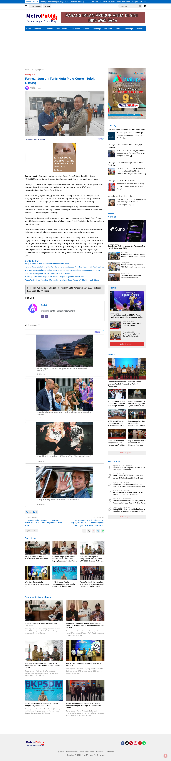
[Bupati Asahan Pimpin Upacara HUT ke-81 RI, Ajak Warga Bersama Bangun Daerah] (117, 394)
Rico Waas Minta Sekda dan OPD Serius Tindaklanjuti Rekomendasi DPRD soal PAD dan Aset (133, 324)
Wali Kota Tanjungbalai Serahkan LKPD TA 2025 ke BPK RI (47, 273)
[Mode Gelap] (145, 6)
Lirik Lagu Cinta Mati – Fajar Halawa (121, 180)
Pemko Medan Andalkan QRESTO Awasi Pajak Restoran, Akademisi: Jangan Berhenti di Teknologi (127, 316)
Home (28, 29)
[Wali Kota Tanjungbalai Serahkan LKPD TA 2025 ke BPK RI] (37, 573)
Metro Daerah (61, 29)
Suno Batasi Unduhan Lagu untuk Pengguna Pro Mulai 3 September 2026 (126, 247)
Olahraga (129, 29)
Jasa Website (36, 6)
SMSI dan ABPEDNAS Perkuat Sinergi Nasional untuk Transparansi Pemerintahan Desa (132, 276)
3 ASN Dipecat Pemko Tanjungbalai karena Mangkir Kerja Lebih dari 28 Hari (54, 277)
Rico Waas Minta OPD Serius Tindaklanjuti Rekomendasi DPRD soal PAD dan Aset (132, 335)
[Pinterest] (131, 743)
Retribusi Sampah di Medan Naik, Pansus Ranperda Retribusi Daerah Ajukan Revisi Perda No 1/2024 (129, 502)
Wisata (117, 29)
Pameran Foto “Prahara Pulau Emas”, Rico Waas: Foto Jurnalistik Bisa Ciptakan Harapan (86, 2)
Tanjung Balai (30, 75)
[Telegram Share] (98, 531)
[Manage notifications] (165, 756)
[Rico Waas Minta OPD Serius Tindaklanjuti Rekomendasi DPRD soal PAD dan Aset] (115, 335)
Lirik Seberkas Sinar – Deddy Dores (121, 196)
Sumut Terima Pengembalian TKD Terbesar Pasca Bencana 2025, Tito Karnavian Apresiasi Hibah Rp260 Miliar (133, 266)
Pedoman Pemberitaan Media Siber (80, 752)
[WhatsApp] (144, 743)
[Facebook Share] (84, 531)
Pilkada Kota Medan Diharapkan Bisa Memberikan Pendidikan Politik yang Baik (129, 485)
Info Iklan (110, 752)
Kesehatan (76, 29)
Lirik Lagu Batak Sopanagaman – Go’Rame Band (126, 129)
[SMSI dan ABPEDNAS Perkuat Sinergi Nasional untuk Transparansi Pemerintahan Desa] (114, 277)
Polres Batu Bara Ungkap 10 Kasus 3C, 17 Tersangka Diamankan (129, 469)
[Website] (46, 316)
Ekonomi (86, 29)
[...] (124, 138)
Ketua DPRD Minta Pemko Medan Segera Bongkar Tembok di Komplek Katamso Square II (129, 510)
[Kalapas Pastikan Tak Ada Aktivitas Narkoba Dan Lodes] (37, 548)
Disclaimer (100, 752)
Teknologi (97, 29)
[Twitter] (127, 743)
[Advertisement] (85, 48)
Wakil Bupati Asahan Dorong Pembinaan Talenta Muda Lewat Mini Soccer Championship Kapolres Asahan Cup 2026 (116, 423)
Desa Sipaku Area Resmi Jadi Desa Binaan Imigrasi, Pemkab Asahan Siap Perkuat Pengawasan (124, 384)
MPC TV (47, 6)
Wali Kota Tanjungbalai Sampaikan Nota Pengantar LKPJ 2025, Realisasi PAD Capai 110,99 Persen (62, 270)
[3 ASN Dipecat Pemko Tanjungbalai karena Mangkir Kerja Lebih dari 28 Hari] (64, 573)
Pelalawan (108, 29)
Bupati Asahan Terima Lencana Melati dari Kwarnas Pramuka (137, 443)
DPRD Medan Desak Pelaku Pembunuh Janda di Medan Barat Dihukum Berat (128, 477)
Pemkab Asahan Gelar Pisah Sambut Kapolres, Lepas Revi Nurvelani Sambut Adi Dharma (137, 423)
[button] (140, 6)
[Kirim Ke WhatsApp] (102, 531)
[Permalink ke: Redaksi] (27, 88)
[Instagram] (135, 743)
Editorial (139, 29)
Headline (37, 29)
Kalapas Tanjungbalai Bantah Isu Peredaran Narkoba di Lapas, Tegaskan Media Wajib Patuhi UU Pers (64, 267)
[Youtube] (140, 743)
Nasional (49, 29)
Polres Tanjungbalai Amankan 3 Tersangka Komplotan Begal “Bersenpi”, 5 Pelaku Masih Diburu (62, 280)
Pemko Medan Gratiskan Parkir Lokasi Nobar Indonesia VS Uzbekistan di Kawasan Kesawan (128, 493)
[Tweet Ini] (89, 531)
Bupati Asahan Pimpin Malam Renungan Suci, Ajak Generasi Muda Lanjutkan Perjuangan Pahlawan (137, 403)
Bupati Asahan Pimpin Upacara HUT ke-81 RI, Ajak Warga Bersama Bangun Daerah (116, 403)
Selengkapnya (126, 344)
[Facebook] (122, 743)
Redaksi (32, 87)
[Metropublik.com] (42, 17)
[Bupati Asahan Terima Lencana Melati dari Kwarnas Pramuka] (137, 434)
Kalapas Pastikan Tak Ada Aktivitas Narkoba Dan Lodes (47, 264)
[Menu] (26, 6)
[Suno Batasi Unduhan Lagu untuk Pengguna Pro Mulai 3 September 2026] (127, 231)
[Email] (42, 316)
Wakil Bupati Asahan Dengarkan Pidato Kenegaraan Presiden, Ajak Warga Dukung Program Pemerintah (116, 443)
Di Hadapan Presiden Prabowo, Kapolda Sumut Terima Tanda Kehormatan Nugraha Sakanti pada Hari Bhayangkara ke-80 (133, 255)
